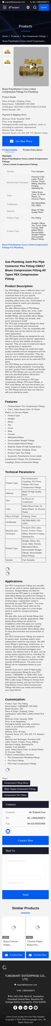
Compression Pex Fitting (15, 795)
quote (44, 7)
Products (15, 36)
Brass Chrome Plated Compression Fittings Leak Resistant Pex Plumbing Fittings (12, 943)
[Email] (8, 831)
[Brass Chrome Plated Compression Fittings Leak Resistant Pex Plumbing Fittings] (13, 928)
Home (5, 36)
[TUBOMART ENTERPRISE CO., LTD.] (14, 7)
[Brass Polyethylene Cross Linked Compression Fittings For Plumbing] (31, 66)
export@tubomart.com (15, 2)
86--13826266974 (40, 2)
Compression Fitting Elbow (16, 783)
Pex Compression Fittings (34, 36)
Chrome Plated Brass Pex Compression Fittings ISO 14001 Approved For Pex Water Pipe (36, 943)
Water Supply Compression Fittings (20, 789)
